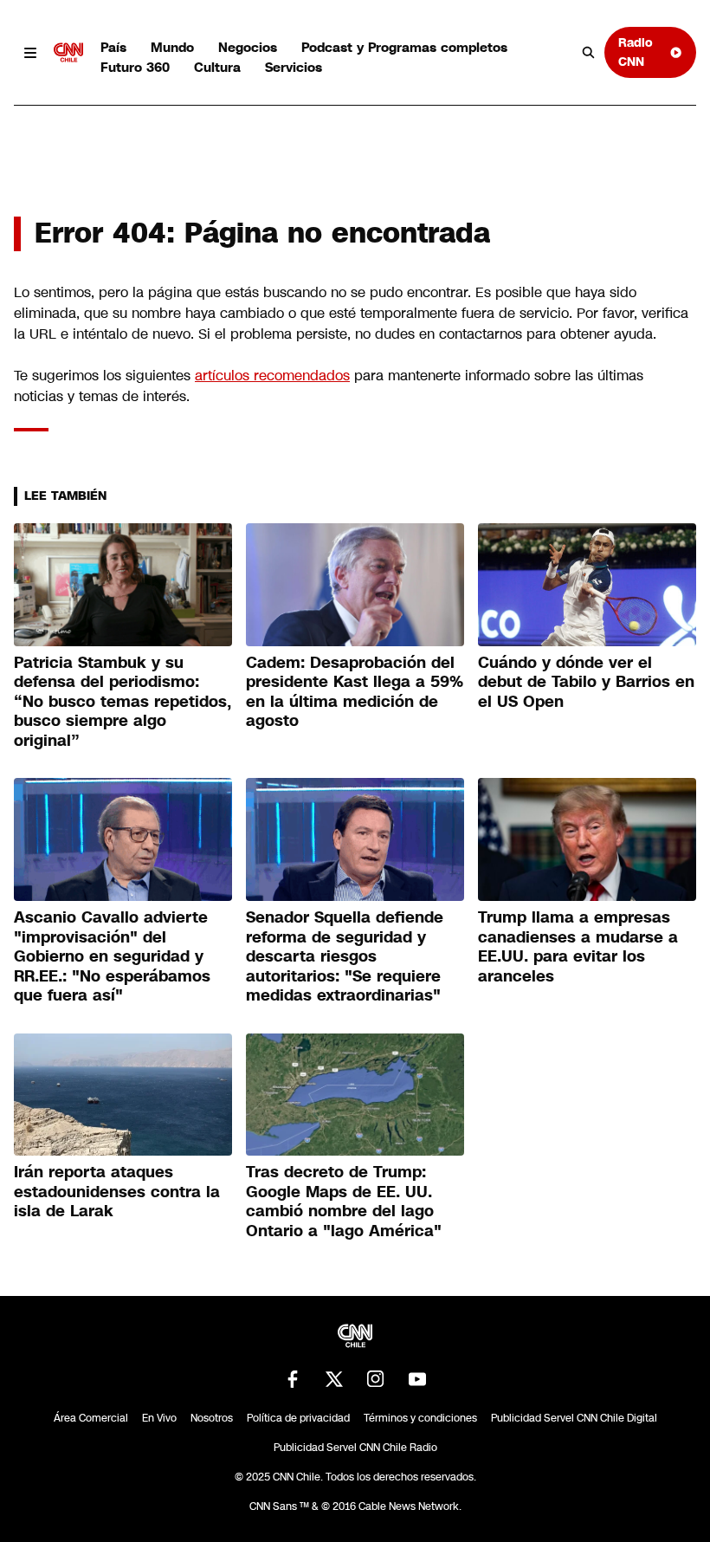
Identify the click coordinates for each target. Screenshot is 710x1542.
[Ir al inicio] (68, 52)
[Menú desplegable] (30, 52)
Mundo (172, 47)
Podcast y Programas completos (404, 47)
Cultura (217, 67)
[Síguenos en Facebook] (293, 1379)
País (113, 47)
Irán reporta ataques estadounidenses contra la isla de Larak (117, 1191)
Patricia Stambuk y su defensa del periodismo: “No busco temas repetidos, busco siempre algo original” (122, 701)
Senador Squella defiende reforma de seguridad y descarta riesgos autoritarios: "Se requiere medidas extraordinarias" (344, 956)
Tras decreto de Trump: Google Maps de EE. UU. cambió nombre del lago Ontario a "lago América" (344, 1201)
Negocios (247, 47)
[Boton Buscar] (589, 53)
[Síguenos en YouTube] (417, 1379)
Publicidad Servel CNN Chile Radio (355, 1448)
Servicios (293, 67)
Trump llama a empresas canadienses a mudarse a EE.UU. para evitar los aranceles (578, 947)
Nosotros (211, 1418)
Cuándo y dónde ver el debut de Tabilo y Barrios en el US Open (586, 682)
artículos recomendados (272, 376)
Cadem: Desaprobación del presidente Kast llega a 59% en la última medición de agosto (354, 692)
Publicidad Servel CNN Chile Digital (574, 1418)
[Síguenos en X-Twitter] (334, 1379)
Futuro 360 (135, 67)
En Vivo (159, 1418)
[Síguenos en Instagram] (376, 1379)
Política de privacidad (298, 1418)
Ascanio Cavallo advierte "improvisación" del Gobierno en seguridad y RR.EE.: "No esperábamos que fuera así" (112, 956)
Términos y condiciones (420, 1418)
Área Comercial (91, 1418)
